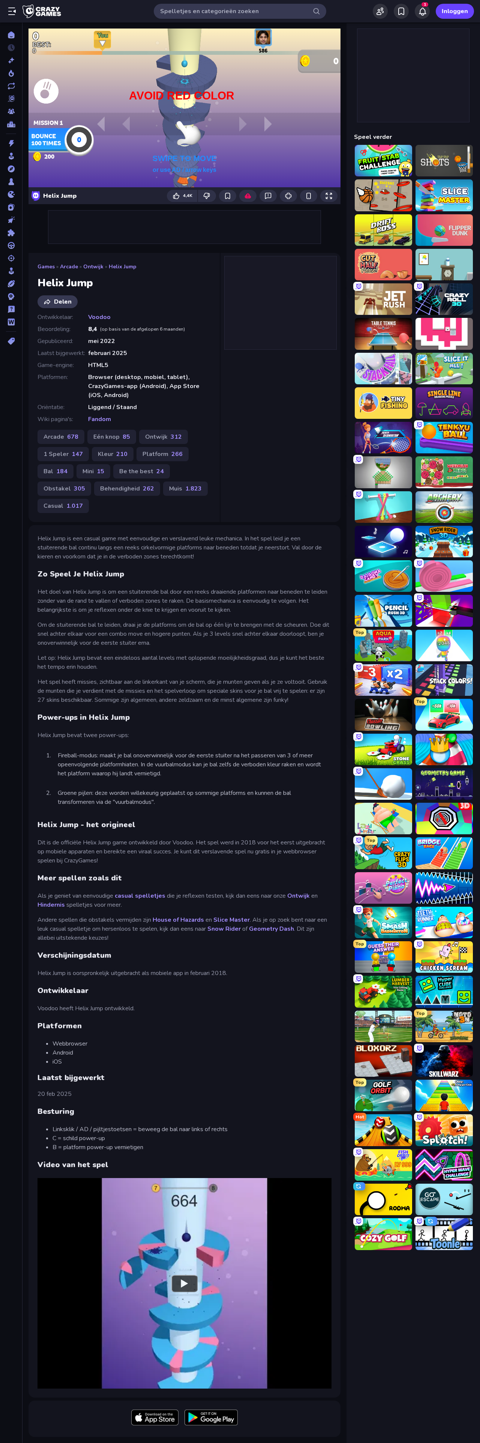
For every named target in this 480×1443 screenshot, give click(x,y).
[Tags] (11, 341)
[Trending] (11, 73)
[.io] (11, 194)
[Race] (11, 245)
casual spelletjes (140, 896)
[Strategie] (11, 296)
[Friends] (380, 11)
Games (46, 266)
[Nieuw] (11, 60)
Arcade (69, 266)
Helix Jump (122, 266)
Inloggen (455, 11)
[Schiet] (11, 258)
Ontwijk (93, 266)
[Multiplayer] (11, 111)
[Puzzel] (11, 232)
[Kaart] (11, 207)
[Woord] (11, 322)
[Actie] (11, 143)
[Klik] (11, 220)
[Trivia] (11, 309)
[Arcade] (11, 156)
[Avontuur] (11, 169)
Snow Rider (224, 929)
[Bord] (11, 181)
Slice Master (231, 920)
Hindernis (51, 905)
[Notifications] (422, 11)
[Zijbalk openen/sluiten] (12, 11)
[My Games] (401, 11)
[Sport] (11, 283)
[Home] (11, 35)
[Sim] (11, 271)
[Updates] (11, 86)
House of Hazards (178, 920)
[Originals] (11, 98)
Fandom (99, 419)
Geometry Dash (271, 929)
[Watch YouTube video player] (184, 1283)
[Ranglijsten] (11, 124)
